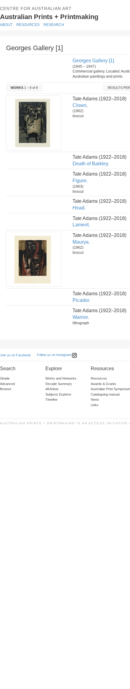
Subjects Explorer (58, 394)
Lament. (81, 224)
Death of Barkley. (91, 163)
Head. (79, 207)
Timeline (51, 399)
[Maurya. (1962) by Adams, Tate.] (33, 259)
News (95, 399)
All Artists (52, 389)
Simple (5, 378)
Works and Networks (60, 378)
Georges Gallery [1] (93, 60)
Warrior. (81, 317)
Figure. (80, 180)
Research (54, 25)
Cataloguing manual (105, 394)
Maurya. (81, 241)
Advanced (7, 384)
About (6, 25)
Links (95, 405)
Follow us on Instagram (54, 355)
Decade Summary (58, 384)
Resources (28, 25)
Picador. (81, 300)
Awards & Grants (103, 384)
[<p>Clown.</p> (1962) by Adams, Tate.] (33, 122)
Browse (5, 389)
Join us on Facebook (15, 355)
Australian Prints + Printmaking (63, 16)
